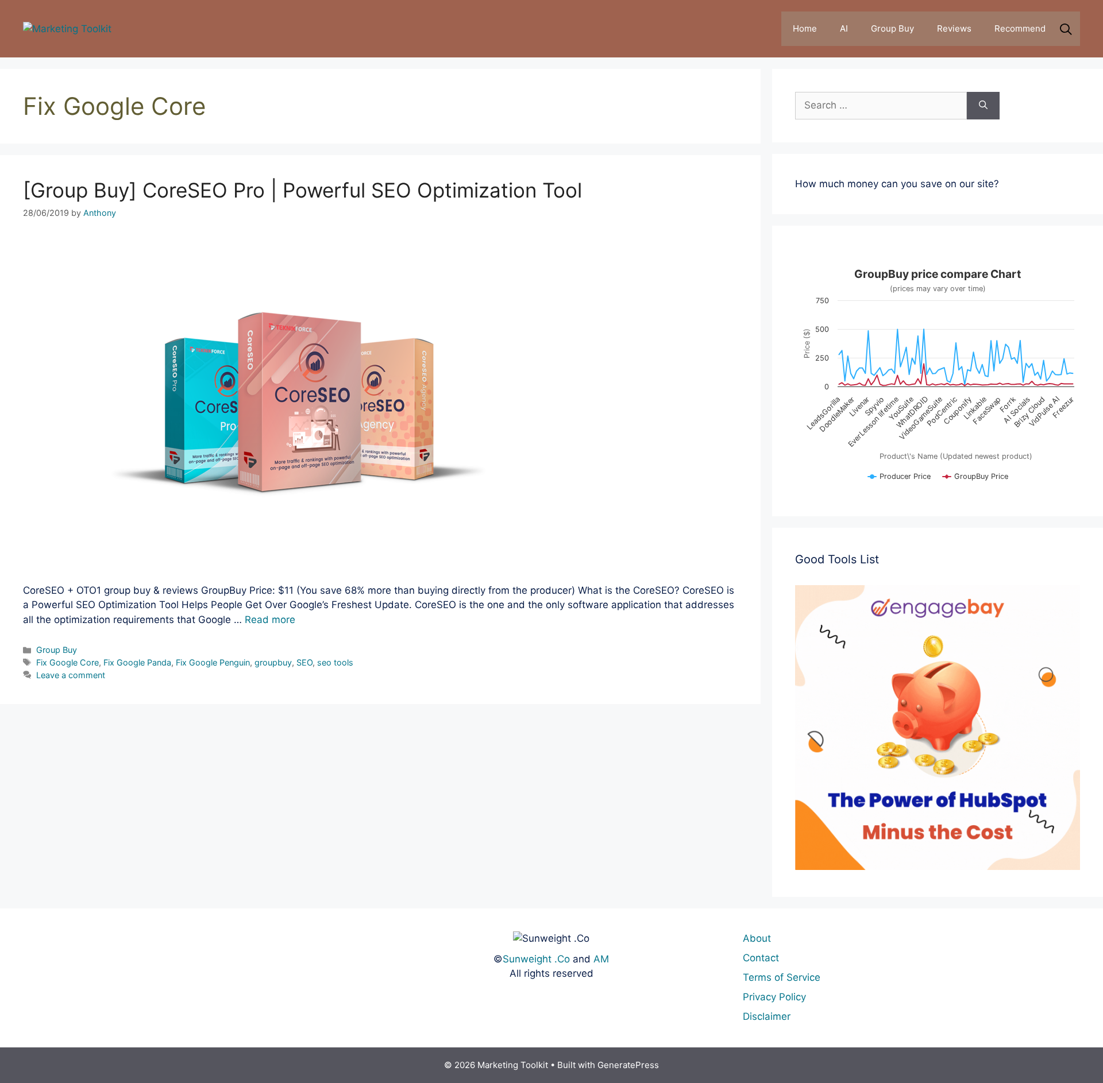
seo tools (335, 662)
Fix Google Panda (137, 662)
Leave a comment (70, 675)
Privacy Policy (774, 997)
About (757, 938)
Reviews (954, 28)
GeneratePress (628, 1064)
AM (601, 959)
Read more (270, 619)
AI (844, 28)
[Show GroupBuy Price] (975, 481)
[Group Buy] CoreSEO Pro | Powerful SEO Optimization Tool (302, 190)
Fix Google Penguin (213, 662)
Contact (761, 958)
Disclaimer (766, 1016)
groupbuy (273, 662)
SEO (304, 662)
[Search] (983, 105)
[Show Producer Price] (899, 481)
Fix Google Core (67, 662)
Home (805, 28)
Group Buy (892, 28)
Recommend (1020, 28)
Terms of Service (781, 977)
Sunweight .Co (536, 959)
